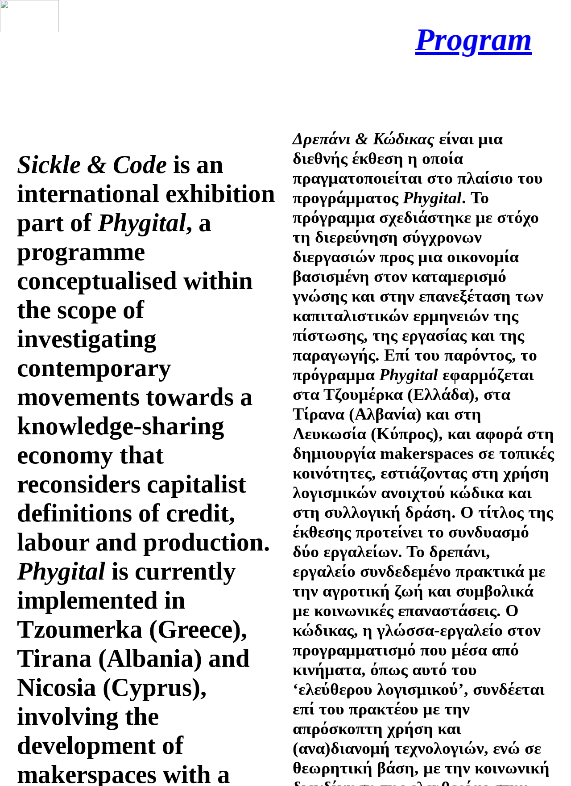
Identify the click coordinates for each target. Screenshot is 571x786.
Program (455, 39)
